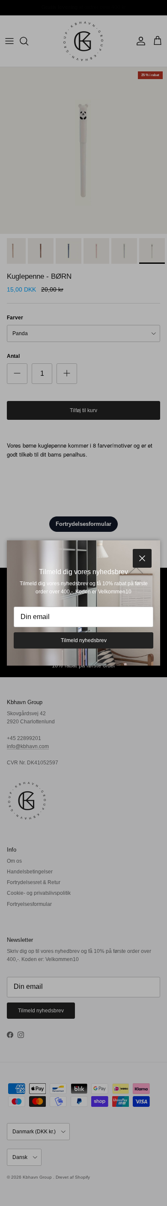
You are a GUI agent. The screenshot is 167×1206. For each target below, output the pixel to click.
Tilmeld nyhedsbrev (84, 640)
